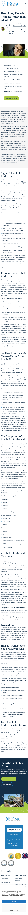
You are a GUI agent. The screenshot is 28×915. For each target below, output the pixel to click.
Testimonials (4, 878)
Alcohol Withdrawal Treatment (12, 83)
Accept (14, 901)
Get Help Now (14, 834)
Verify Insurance (5, 882)
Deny (14, 905)
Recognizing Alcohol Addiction (12, 71)
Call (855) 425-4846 (11, 98)
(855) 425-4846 (16, 747)
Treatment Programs (20, 884)
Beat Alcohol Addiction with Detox (13, 91)
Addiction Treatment (20, 875)
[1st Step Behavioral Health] (9, 4)
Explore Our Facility (6, 875)
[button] (25, 887)
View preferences (14, 910)
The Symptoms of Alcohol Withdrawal (14, 79)
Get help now (7, 784)
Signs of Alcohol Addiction (11, 68)
